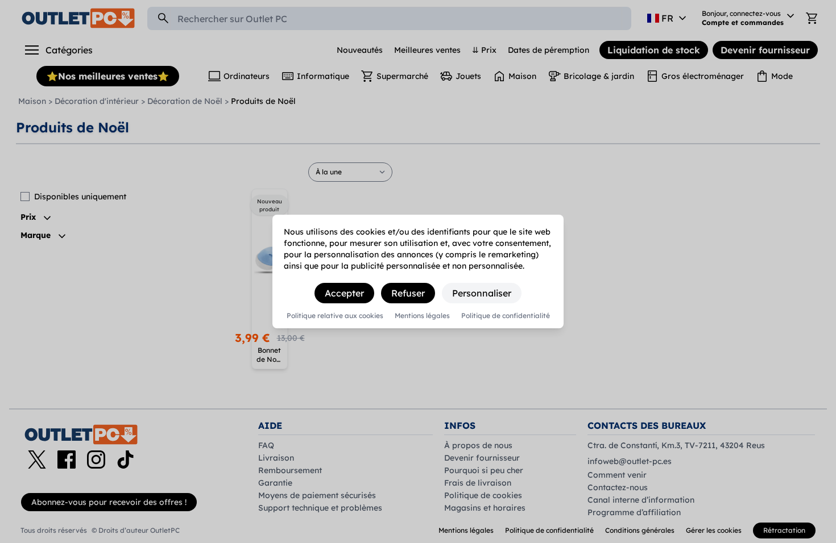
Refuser (408, 293)
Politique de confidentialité (505, 315)
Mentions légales (422, 315)
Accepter (344, 293)
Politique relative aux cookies (335, 315)
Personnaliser (481, 293)
